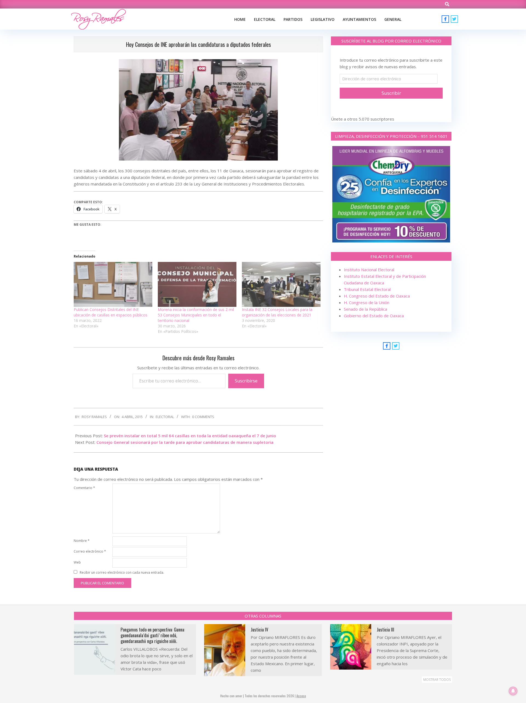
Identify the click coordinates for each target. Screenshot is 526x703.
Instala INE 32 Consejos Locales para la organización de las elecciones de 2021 (277, 312)
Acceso (301, 695)
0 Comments (203, 416)
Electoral (165, 416)
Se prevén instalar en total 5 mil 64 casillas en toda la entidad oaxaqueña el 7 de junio (190, 435)
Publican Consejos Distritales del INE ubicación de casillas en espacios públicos (110, 312)
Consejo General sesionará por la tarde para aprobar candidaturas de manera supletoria (184, 442)
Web (77, 562)
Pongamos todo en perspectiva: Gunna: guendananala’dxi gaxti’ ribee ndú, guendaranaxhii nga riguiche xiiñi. (153, 635)
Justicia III (385, 629)
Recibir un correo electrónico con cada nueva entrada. (122, 572)
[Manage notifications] (513, 691)
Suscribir (391, 93)
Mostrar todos (437, 679)
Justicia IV (259, 629)
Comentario (84, 487)
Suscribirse (246, 381)
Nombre (82, 540)
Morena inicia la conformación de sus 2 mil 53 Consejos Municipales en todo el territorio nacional (196, 315)
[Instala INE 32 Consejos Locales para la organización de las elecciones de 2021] (281, 284)
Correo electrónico (90, 551)
